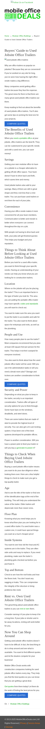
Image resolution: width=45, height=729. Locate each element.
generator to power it (25, 448)
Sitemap (9, 727)
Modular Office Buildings (21, 36)
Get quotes (9, 686)
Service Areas (34, 723)
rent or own (24, 609)
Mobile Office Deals (23, 14)
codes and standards (29, 304)
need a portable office (23, 138)
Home (7, 36)
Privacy (23, 723)
